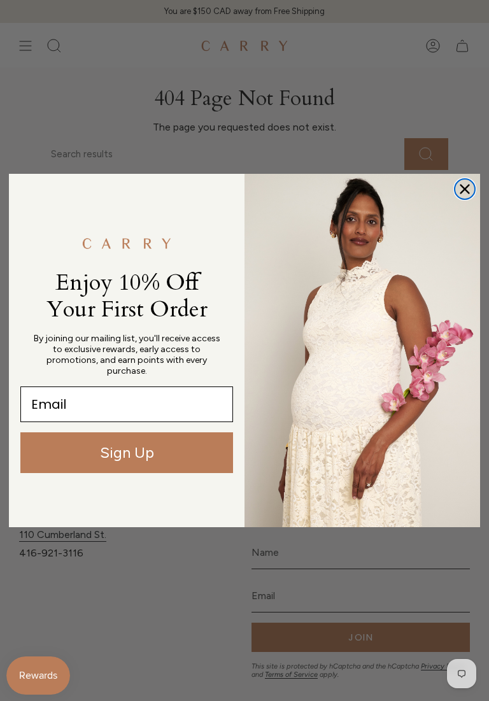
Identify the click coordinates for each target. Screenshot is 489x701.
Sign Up (127, 452)
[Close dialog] (465, 189)
